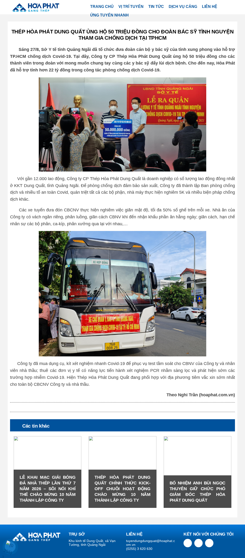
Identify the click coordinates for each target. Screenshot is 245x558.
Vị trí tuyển (131, 7)
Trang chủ (102, 7)
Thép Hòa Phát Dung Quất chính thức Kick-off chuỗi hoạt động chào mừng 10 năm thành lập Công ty (122, 489)
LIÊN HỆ (209, 7)
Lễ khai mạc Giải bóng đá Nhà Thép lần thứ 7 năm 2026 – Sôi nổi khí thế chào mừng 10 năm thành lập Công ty (47, 489)
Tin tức (156, 7)
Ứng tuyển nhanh (109, 15)
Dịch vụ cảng (183, 7)
